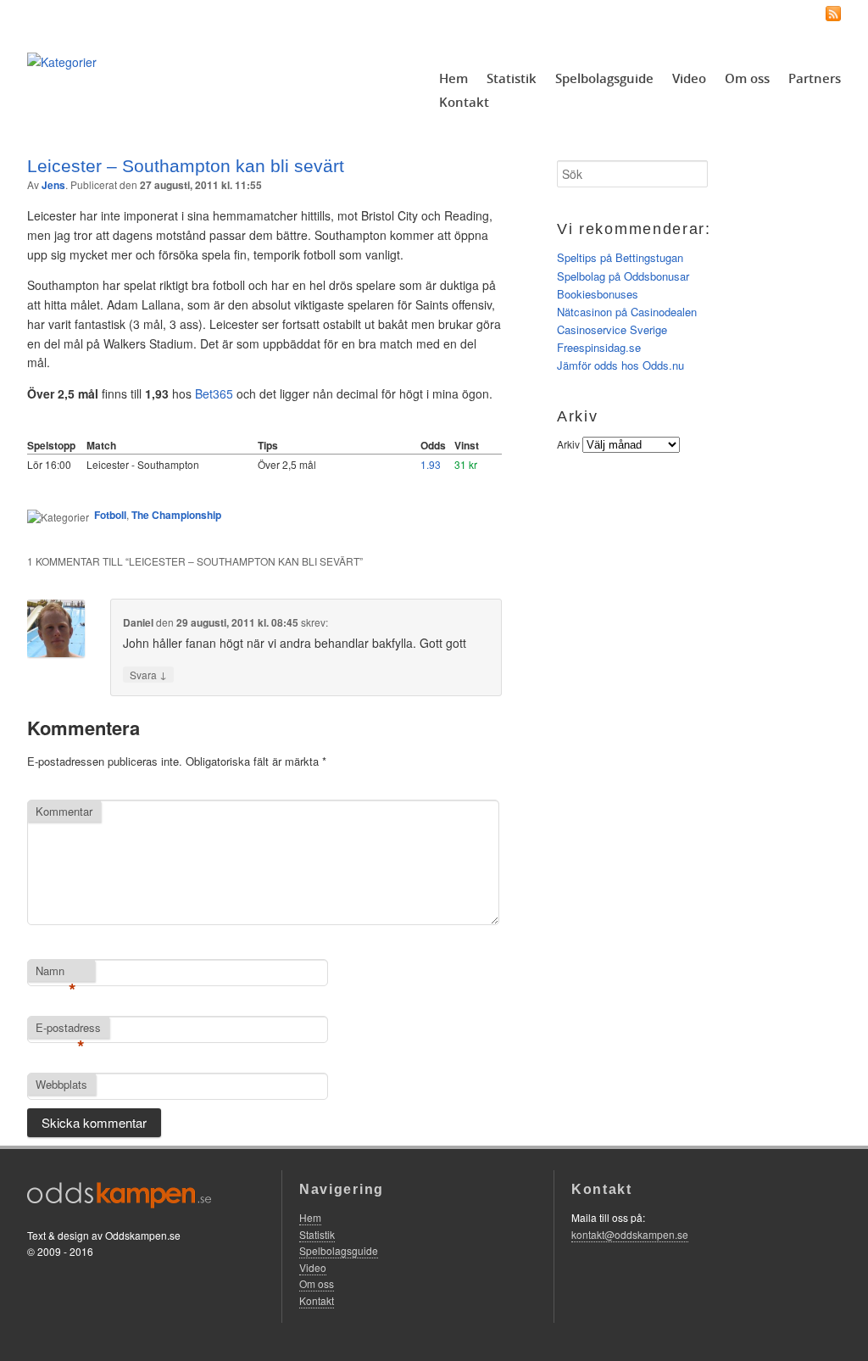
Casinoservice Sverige (612, 329)
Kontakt (464, 101)
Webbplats (61, 1084)
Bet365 (214, 393)
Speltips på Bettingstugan (620, 257)
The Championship (176, 514)
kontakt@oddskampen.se (629, 1234)
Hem (453, 78)
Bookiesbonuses (597, 294)
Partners (814, 78)
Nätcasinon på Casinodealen (627, 312)
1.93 (430, 464)
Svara (148, 674)
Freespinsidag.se (599, 347)
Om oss (747, 78)
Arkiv (568, 444)
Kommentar (64, 811)
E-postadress (68, 1028)
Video (689, 78)
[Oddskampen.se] (62, 61)
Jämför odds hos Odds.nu (620, 365)
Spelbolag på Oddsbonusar (623, 276)
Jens (53, 184)
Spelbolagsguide (604, 78)
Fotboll (110, 514)
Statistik (512, 78)
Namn (56, 971)
